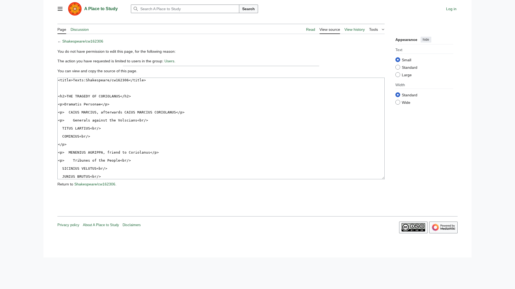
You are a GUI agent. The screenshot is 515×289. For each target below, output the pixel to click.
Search (248, 9)
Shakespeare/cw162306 (82, 41)
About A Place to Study (101, 225)
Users (169, 61)
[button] (60, 9)
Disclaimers (132, 225)
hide (426, 39)
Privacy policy (68, 225)
